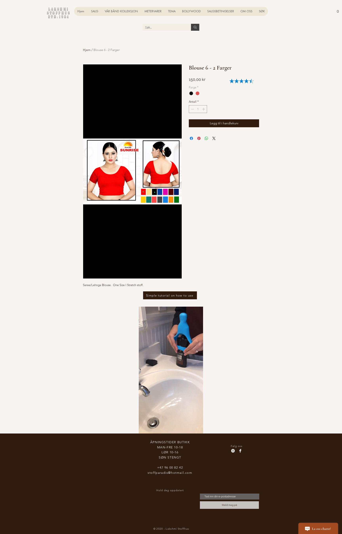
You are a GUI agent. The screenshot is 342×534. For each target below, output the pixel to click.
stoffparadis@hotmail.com (170, 473)
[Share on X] (214, 138)
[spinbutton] (198, 109)
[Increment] (204, 109)
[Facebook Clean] (240, 451)
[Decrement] (192, 109)
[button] (338, 9)
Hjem (87, 50)
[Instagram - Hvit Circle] (233, 451)
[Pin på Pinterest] (199, 138)
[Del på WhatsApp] (206, 138)
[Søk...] (195, 27)
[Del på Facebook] (191, 138)
